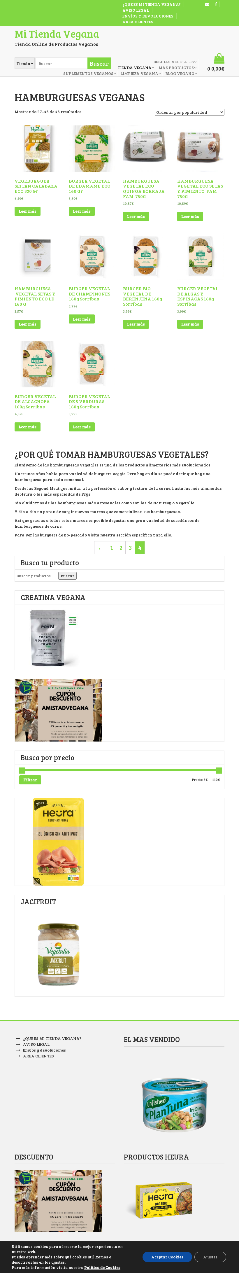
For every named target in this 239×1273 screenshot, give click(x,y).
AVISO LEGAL (135, 10)
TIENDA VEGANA (134, 67)
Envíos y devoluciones (147, 16)
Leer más (27, 211)
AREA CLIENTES (137, 22)
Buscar (67, 575)
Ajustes (210, 1257)
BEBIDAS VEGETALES (173, 61)
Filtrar (30, 779)
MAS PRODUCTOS (176, 67)
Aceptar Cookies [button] (167, 1257)
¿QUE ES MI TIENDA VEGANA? (151, 4)
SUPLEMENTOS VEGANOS (88, 73)
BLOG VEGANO (179, 73)
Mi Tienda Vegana (57, 33)
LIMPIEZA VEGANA (139, 73)
